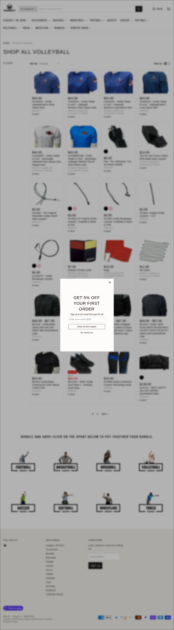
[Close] (110, 282)
